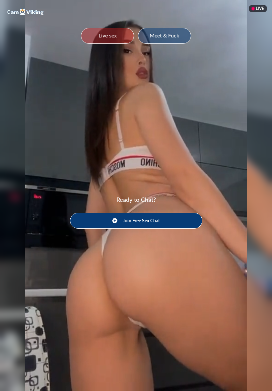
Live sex (108, 35)
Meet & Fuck (164, 35)
